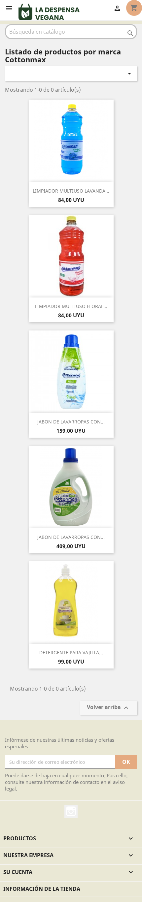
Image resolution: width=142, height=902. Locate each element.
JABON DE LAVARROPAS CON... (71, 422)
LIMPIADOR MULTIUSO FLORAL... (71, 306)
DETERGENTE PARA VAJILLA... (71, 652)
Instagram (71, 811)
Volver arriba (108, 708)
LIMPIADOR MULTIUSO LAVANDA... (71, 191)
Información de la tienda (41, 888)
